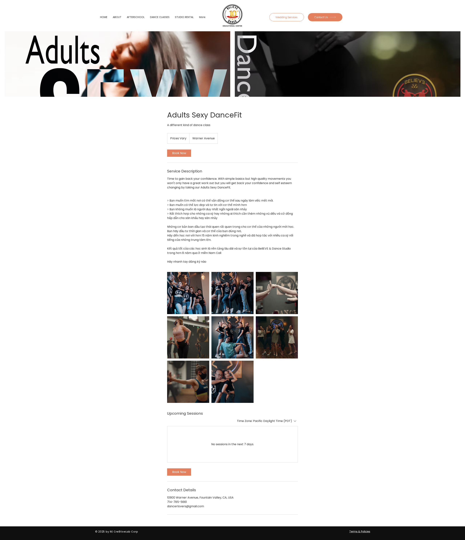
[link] (179, 153)
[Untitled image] (188, 293)
